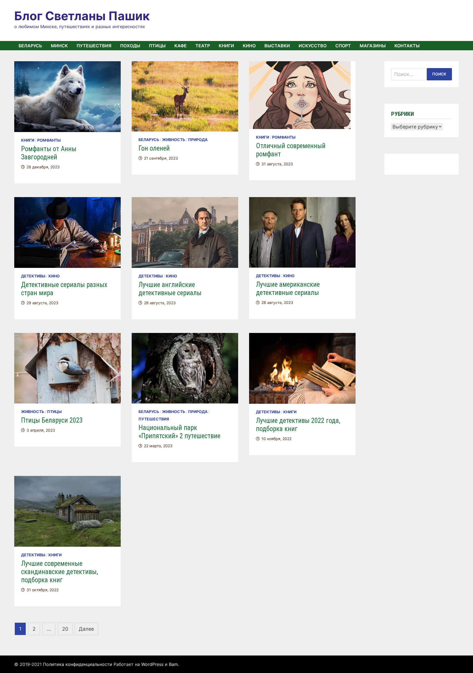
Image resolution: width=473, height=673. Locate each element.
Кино (249, 45)
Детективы (33, 276)
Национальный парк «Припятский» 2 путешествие (179, 432)
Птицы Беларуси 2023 (52, 420)
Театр (202, 45)
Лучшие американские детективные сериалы (288, 288)
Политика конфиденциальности (77, 664)
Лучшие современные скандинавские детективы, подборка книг (59, 572)
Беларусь (30, 45)
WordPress (152, 664)
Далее (86, 629)
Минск (59, 45)
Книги (226, 45)
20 (65, 629)
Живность (173, 139)
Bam (173, 664)
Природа (197, 139)
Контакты (407, 45)
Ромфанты (49, 140)
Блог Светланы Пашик (82, 15)
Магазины (373, 45)
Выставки (277, 45)
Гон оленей (154, 148)
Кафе (180, 45)
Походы (130, 45)
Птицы (157, 45)
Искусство (313, 45)
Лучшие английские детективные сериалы (170, 289)
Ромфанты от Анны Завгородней (48, 153)
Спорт (343, 45)
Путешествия (94, 45)
